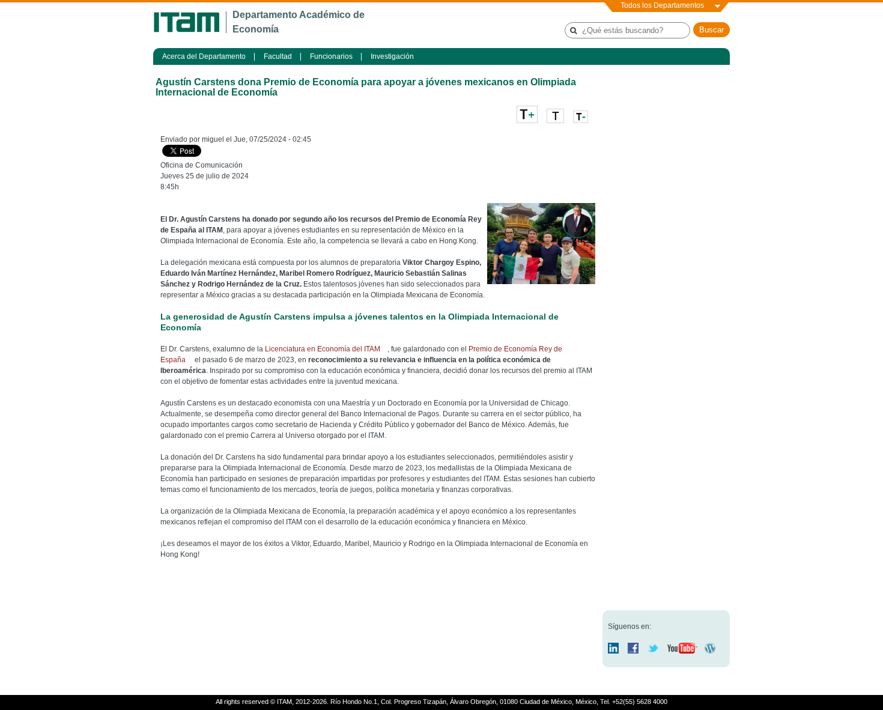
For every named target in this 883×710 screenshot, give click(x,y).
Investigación (392, 56)
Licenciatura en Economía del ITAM (322, 349)
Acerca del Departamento (204, 56)
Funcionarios (331, 56)
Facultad (278, 56)
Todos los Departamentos (662, 5)
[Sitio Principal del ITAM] (189, 22)
